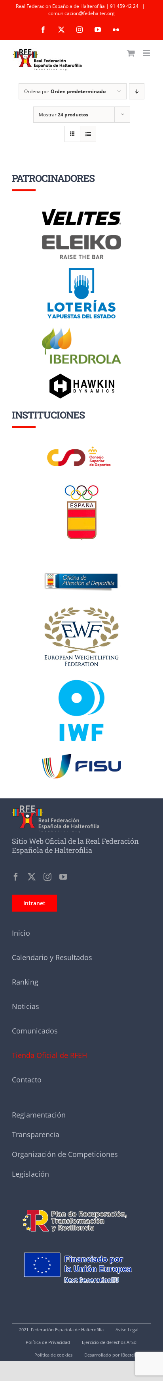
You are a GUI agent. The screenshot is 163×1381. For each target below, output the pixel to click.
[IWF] (81, 674)
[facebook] (16, 877)
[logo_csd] (81, 448)
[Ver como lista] (88, 134)
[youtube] (63, 877)
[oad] (81, 562)
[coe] (81, 485)
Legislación (30, 1174)
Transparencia (35, 1134)
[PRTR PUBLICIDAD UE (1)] (81, 1205)
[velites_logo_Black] (81, 212)
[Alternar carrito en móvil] (131, 53)
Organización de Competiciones (65, 1154)
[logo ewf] (81, 609)
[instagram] (47, 877)
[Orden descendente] (136, 91)
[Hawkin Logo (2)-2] (81, 376)
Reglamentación (39, 1114)
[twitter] (32, 877)
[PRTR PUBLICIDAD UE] (81, 1243)
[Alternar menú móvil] (147, 53)
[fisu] (81, 757)
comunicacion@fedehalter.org (81, 13)
